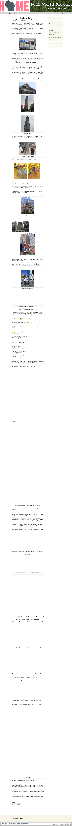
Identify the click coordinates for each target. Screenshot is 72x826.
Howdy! (14, 13)
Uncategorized (23, 20)
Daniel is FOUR (51, 35)
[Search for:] (62, 13)
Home (10, 13)
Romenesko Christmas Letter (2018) (55, 37)
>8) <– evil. (40, 813)
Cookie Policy (22, 824)
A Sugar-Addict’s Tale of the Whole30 (55, 39)
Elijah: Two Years (51, 34)
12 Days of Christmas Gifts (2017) (54, 32)
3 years (14, 813)
